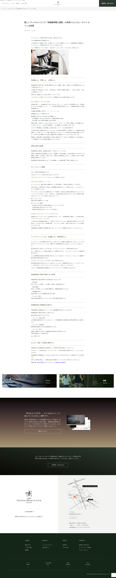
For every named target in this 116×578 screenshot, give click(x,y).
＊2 (51, 111)
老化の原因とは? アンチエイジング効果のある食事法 (51, 362)
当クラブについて (6, 3)
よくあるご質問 (24, 3)
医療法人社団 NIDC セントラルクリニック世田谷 (28, 516)
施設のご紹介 (28, 544)
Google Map (73, 517)
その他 (33, 30)
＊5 (57, 196)
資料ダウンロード (42, 431)
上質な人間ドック (45, 547)
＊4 (57, 111)
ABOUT (27, 540)
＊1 (48, 111)
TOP (2, 8)
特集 (68, 563)
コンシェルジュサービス (47, 544)
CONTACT (82, 540)
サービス (12, 3)
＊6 (60, 216)
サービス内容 (65, 547)
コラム (6, 8)
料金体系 (17, 3)
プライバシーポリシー (83, 550)
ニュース (28, 563)
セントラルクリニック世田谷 (85, 547)
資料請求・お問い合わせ (107, 3)
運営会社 (27, 550)
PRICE (64, 540)
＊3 (54, 111)
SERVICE (44, 540)
